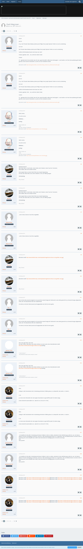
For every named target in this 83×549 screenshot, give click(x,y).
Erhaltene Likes (5, 354)
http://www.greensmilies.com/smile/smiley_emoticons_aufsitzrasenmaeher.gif (42, 64)
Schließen (79, 547)
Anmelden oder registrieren (71, 1)
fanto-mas (10, 26)
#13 (81, 340)
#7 (81, 212)
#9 (81, 254)
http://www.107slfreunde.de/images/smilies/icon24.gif (30, 345)
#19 (81, 475)
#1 (81, 36)
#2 (81, 73)
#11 (81, 297)
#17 (81, 432)
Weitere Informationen (72, 547)
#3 (81, 110)
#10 (81, 276)
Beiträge (4, 50)
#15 (81, 385)
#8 (81, 233)
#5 (81, 164)
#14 (81, 363)
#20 (81, 498)
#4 (81, 137)
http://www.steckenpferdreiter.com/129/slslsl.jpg (36, 129)
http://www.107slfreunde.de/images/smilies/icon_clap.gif (38, 477)
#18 (81, 453)
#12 (81, 318)
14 (14, 31)
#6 (81, 188)
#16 (81, 409)
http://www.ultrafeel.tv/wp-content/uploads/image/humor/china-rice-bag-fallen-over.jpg (44, 257)
